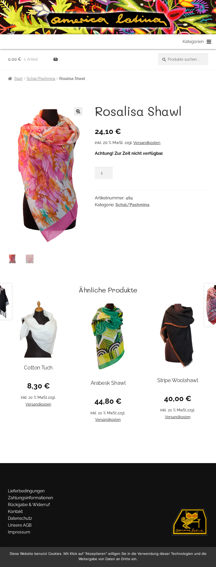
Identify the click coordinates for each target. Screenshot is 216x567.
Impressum (19, 532)
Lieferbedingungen (26, 490)
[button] (78, 111)
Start (18, 78)
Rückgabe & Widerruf (29, 504)
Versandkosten (146, 142)
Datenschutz (20, 518)
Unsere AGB (20, 525)
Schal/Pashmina (41, 78)
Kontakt (15, 511)
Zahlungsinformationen (30, 497)
